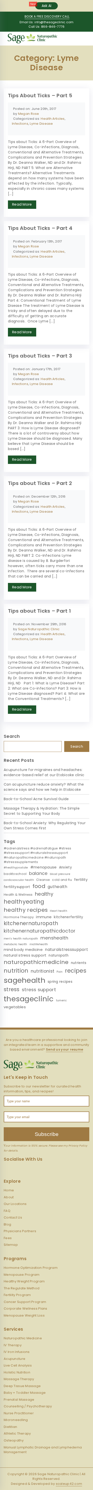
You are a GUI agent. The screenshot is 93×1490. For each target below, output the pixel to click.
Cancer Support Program (25, 1301)
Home (9, 1190)
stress (12, 989)
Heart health (58, 911)
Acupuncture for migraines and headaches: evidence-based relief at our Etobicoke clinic (44, 772)
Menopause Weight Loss (24, 1315)
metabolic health (15, 944)
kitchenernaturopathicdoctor (40, 931)
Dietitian (10, 1426)
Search (76, 746)
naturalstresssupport (66, 949)
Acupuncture (14, 1358)
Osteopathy (14, 1440)
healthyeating (24, 902)
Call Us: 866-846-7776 (47, 26)
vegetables (15, 1006)
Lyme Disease (41, 123)
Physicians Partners (20, 1231)
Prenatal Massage (19, 1399)
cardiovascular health (19, 880)
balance (38, 873)
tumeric (61, 1000)
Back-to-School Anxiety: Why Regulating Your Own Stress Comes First (45, 825)
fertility (81, 879)
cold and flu (62, 880)
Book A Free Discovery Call (47, 16)
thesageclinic (29, 999)
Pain (59, 972)
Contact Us (13, 1217)
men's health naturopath (21, 938)
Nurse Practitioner (19, 1413)
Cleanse (43, 880)
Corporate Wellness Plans (25, 1308)
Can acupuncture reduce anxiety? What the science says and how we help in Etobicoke (44, 787)
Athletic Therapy (17, 1433)
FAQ (7, 1210)
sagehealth (24, 980)
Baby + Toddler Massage (25, 1392)
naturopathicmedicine (36, 962)
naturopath (58, 955)
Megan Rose (28, 114)
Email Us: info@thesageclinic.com (47, 22)
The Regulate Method (21, 1288)
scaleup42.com (69, 1483)
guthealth (57, 886)
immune (44, 916)
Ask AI (46, 5)
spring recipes (60, 981)
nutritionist (42, 971)
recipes (75, 971)
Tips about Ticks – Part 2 (40, 483)
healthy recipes (26, 910)
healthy (44, 894)
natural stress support (25, 955)
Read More (22, 204)
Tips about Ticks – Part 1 (39, 610)
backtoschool (15, 874)
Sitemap (11, 1244)
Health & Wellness (18, 894)
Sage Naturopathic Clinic (39, 629)
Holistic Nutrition (17, 1372)
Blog (7, 1224)
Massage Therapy (19, 1379)
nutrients (79, 963)
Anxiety (65, 867)
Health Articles (52, 119)
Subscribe (47, 1134)
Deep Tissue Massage (22, 1386)
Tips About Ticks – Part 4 (40, 228)
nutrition (16, 971)
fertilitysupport (17, 887)
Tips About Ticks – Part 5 (40, 95)
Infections (20, 123)
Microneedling (16, 1420)
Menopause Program (22, 1274)
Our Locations (15, 1204)
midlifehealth (39, 944)
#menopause (43, 867)
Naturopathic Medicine (23, 1338)
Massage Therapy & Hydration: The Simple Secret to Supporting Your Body (42, 811)
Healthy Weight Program (24, 1281)
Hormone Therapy (19, 917)
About (9, 1197)
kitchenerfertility (68, 917)
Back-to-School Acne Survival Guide (36, 798)
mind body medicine (23, 949)
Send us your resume (64, 1049)
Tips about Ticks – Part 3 (40, 355)
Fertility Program (17, 1295)
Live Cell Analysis (18, 1365)
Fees (8, 1238)
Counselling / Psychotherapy (28, 1406)
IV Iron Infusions (17, 1351)
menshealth (54, 938)
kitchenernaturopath (31, 923)
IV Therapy (13, 1345)
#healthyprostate (16, 867)
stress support (39, 989)
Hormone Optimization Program (31, 1267)
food (38, 886)
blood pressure (60, 874)
